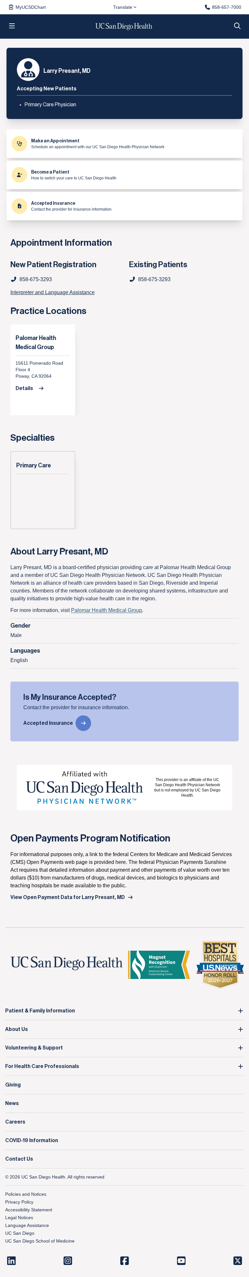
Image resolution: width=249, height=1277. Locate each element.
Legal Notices (19, 1217)
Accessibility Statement (28, 1209)
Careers (15, 1122)
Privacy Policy (19, 1202)
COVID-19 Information (31, 1140)
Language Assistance (27, 1225)
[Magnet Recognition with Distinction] (159, 965)
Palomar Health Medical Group (36, 342)
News (12, 1103)
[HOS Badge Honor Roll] (220, 965)
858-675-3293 (154, 279)
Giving (13, 1085)
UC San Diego (19, 1233)
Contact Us (19, 1159)
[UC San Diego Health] (66, 964)
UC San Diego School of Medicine (40, 1241)
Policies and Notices (25, 1194)
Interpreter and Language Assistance (52, 292)
